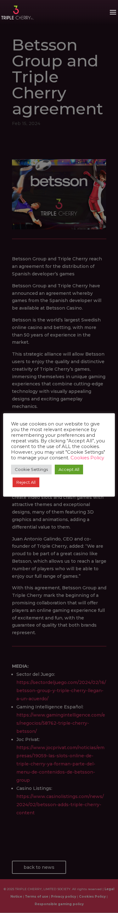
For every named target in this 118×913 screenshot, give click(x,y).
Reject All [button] (26, 482)
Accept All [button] (69, 469)
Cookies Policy (87, 458)
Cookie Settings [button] (31, 469)
